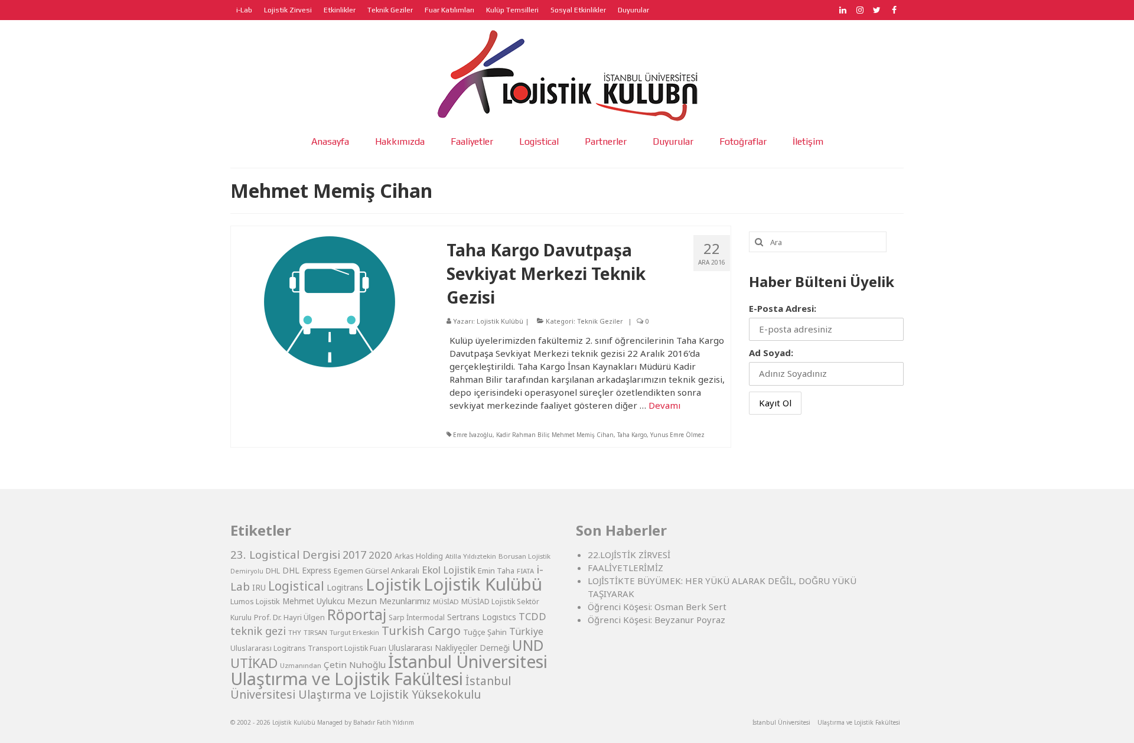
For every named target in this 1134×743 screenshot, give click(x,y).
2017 (354, 555)
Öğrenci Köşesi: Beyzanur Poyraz (656, 619)
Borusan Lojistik (524, 556)
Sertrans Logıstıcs (481, 617)
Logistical (296, 586)
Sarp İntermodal (417, 617)
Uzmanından (300, 665)
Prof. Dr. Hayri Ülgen (289, 617)
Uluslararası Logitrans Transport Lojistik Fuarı (308, 648)
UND (528, 645)
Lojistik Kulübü (500, 321)
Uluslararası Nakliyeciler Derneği (449, 648)
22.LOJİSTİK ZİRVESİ (629, 554)
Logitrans (345, 587)
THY (294, 632)
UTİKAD (254, 663)
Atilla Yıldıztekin (470, 556)
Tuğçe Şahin (485, 632)
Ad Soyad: (771, 353)
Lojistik (393, 584)
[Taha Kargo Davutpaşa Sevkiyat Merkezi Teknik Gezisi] (329, 301)
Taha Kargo (632, 435)
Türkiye (526, 631)
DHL (273, 571)
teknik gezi (258, 631)
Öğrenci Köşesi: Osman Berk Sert (657, 606)
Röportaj (356, 614)
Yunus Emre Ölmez (677, 435)
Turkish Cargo (421, 630)
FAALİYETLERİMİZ (625, 567)
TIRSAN (315, 632)
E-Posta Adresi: (782, 308)
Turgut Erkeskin (354, 632)
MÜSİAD (446, 601)
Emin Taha (496, 570)
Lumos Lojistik (255, 601)
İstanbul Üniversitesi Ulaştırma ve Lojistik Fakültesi (389, 670)
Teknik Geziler (600, 321)
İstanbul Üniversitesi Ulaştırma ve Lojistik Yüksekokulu (370, 687)
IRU (259, 587)
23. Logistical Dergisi (285, 554)
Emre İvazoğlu (473, 435)
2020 (380, 555)
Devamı (664, 405)
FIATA (525, 570)
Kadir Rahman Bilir (522, 435)
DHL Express (306, 570)
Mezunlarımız (405, 601)
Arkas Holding (419, 556)
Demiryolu (246, 571)
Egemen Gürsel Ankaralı (376, 570)
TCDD (532, 616)
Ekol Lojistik (448, 569)
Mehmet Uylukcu (313, 601)
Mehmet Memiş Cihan (583, 435)
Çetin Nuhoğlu (355, 664)
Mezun (362, 601)
